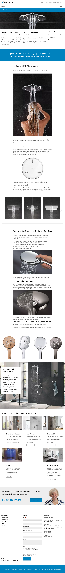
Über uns (3, 6)
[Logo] (7, 2)
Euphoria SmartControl (13, 434)
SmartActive (30, 434)
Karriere (3, 525)
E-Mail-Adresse (26, 522)
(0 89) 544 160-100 (12, 500)
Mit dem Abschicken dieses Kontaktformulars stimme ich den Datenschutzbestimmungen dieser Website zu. (33, 550)
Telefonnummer (26, 526)
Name (24, 517)
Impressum (59, 569)
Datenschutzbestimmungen (27, 555)
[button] (63, 2)
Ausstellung (4, 521)
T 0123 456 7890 (48, 2)
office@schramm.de (57, 2)
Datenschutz (53, 569)
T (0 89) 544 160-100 (52, 39)
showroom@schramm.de (49, 528)
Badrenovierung (5, 517)
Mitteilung (25, 539)
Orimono (61, 10)
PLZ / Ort (25, 535)
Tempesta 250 (51, 434)
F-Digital (8, 465)
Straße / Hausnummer (27, 530)
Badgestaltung (5, 519)
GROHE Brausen (7, 10)
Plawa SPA (47, 10)
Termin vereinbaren (35, 500)
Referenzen (61, 6)
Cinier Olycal (55, 10)
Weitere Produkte (52, 465)
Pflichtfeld (25, 546)
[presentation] (61, 210)
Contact (41, 2)
